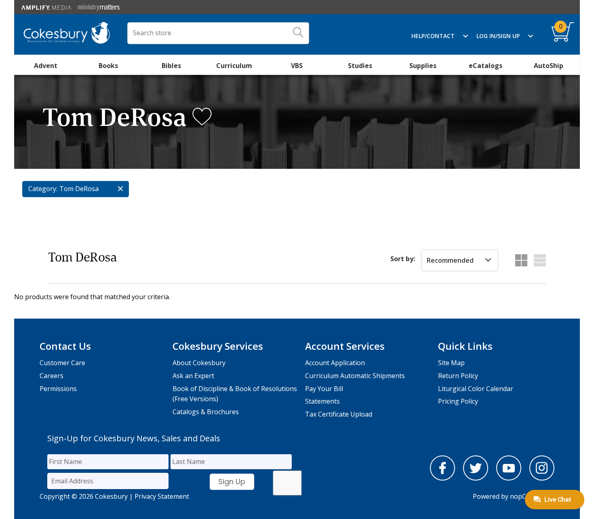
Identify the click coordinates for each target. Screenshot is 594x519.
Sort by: (402, 258)
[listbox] (459, 261)
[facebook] (442, 478)
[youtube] (508, 478)
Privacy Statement (162, 496)
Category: (42, 188)
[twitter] (475, 478)
